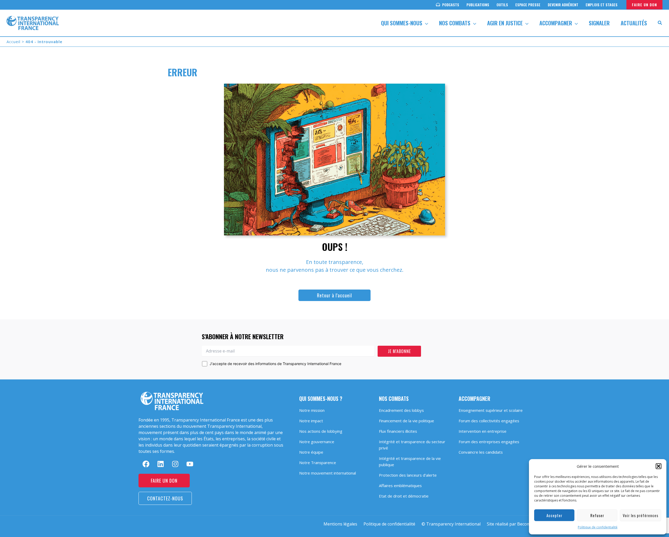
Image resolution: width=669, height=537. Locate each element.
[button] (658, 466)
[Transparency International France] (33, 22)
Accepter (554, 515)
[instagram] (175, 464)
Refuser (597, 515)
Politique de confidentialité (598, 527)
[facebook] (146, 464)
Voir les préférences (640, 515)
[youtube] (190, 464)
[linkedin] (160, 464)
